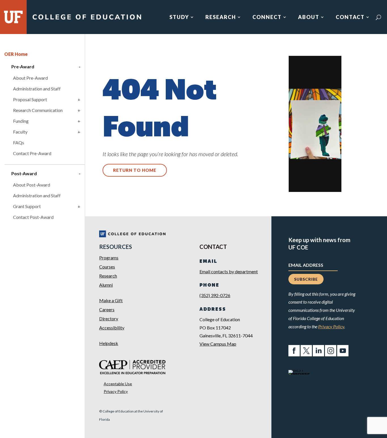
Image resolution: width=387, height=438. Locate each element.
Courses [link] (107, 266)
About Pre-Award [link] (30, 78)
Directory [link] (108, 318)
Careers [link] (106, 309)
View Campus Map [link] (217, 343)
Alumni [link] (106, 284)
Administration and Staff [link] (37, 88)
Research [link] (220, 17)
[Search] (378, 17)
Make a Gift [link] (111, 300)
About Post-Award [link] (31, 184)
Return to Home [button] (134, 170)
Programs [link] (108, 257)
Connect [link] (267, 17)
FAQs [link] (18, 142)
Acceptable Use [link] (118, 383)
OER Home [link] (16, 54)
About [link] (308, 17)
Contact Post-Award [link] (33, 217)
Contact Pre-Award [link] (32, 153)
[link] (86, 19)
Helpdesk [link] (108, 343)
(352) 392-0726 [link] (214, 295)
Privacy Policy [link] (116, 391)
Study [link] (179, 17)
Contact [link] (350, 17)
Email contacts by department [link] (228, 271)
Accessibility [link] (111, 327)
